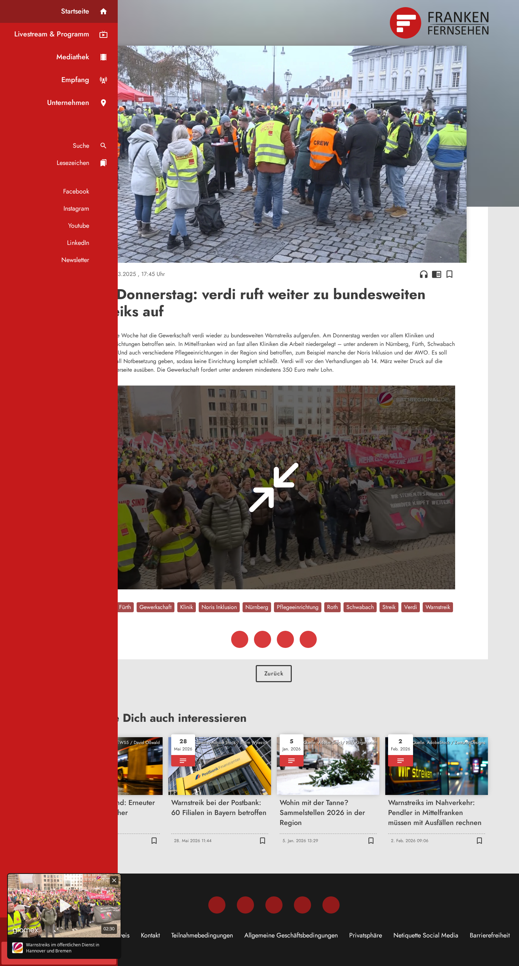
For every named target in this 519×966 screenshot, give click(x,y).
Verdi (410, 607)
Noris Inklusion (219, 607)
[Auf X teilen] (262, 639)
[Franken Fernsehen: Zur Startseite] (440, 23)
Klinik (186, 607)
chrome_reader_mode (437, 274)
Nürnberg (256, 607)
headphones (424, 274)
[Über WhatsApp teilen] (285, 639)
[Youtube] (274, 905)
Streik (389, 607)
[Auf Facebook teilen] (239, 639)
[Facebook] (216, 905)
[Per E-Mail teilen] (308, 639)
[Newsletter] (331, 905)
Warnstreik (438, 607)
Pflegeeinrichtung (298, 607)
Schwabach (360, 607)
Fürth (125, 607)
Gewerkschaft (155, 607)
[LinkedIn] (302, 905)
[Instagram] (245, 905)
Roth (332, 607)
